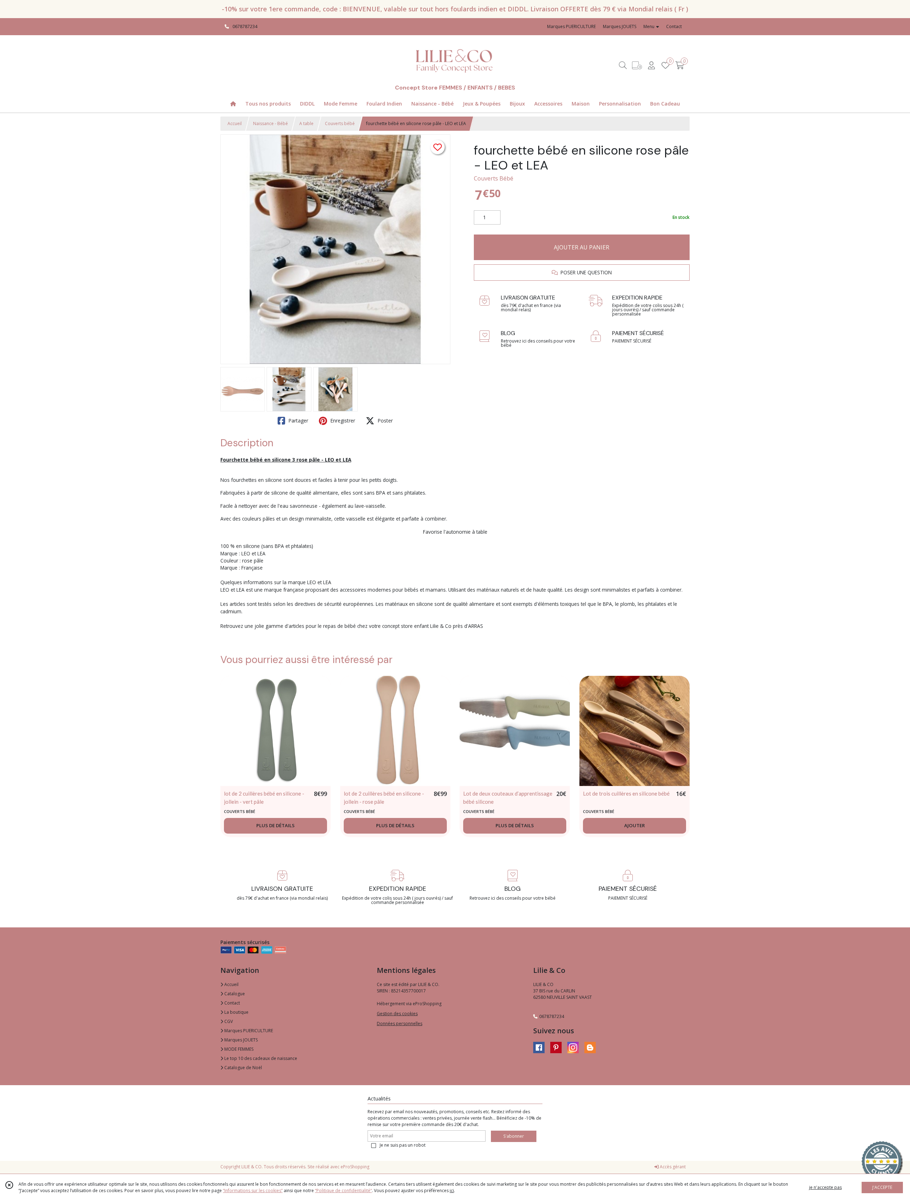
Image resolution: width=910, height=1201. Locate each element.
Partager (297, 420)
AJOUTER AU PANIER (581, 247)
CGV (228, 1021)
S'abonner (513, 1136)
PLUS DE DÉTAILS (275, 825)
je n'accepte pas (825, 1187)
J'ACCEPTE (882, 1187)
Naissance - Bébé (270, 123)
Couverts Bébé (493, 178)
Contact (674, 26)
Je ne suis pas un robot (402, 1145)
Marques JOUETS (240, 1040)
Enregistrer (342, 420)
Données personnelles (399, 1023)
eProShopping (355, 1167)
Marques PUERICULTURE (248, 1031)
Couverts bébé (340, 123)
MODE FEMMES (238, 1049)
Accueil (235, 123)
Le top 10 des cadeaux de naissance (260, 1058)
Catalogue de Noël (242, 1068)
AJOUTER (634, 825)
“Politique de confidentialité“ (343, 1190)
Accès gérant (672, 1167)
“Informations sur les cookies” (253, 1190)
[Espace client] (651, 65)
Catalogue (234, 994)
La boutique (235, 1012)
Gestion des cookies (397, 1014)
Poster (384, 420)
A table (306, 123)
